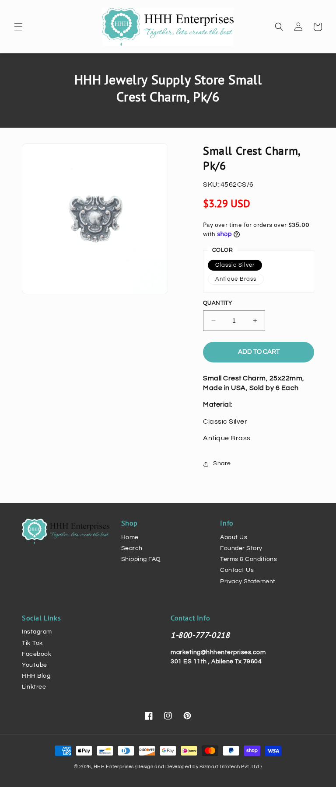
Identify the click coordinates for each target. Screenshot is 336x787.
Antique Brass (235, 279)
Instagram (37, 632)
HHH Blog (36, 676)
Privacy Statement (248, 581)
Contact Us (237, 570)
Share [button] (222, 463)
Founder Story (241, 548)
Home (130, 537)
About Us (233, 537)
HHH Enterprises (114, 766)
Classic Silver (235, 265)
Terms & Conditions (248, 559)
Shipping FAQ (141, 559)
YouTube (34, 665)
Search (132, 548)
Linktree (34, 687)
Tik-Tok (32, 643)
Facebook (36, 654)
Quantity (217, 303)
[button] (18, 26)
